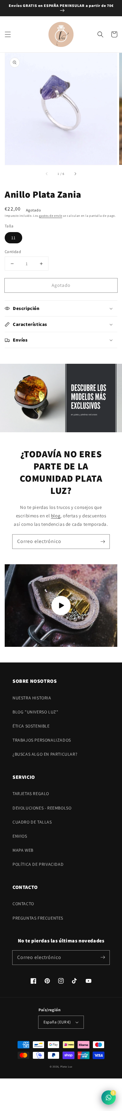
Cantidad (13, 251)
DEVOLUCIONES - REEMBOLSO (42, 808)
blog (55, 516)
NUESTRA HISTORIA (32, 698)
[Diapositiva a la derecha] (75, 173)
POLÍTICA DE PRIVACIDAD (38, 864)
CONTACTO (23, 903)
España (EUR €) (57, 1022)
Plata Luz (66, 1066)
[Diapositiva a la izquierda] (47, 173)
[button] (8, 34)
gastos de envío (50, 216)
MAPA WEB (23, 850)
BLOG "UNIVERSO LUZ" (35, 712)
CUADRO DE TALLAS (32, 822)
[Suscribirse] (102, 541)
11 (13, 238)
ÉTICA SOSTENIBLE (31, 726)
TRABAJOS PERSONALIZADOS (42, 740)
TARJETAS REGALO (31, 793)
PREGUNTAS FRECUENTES (38, 918)
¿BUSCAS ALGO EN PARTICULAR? (45, 754)
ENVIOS (20, 836)
